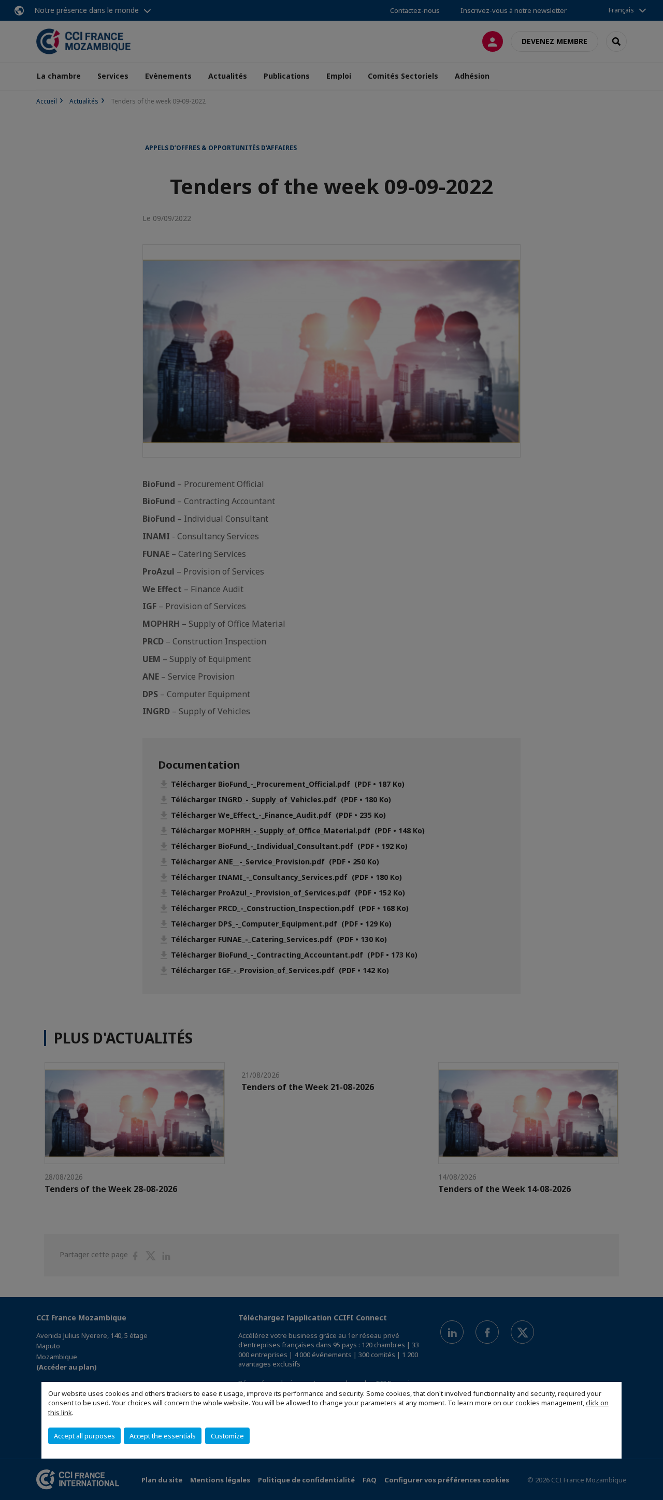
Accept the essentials (162, 1435)
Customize (227, 1435)
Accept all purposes (84, 1435)
